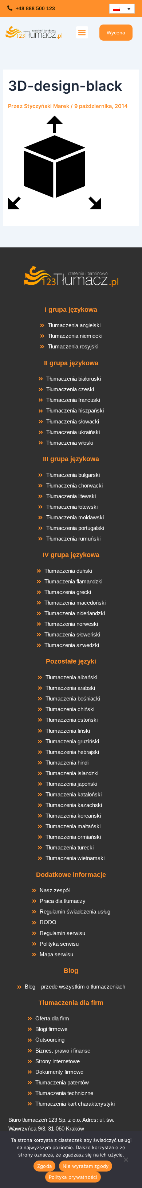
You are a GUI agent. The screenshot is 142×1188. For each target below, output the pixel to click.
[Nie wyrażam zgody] (126, 1162)
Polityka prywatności (73, 1177)
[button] (82, 32)
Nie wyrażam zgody (86, 1166)
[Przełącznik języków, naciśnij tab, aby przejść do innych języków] (122, 9)
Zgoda (44, 1166)
